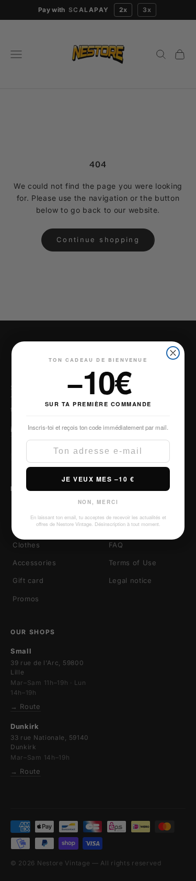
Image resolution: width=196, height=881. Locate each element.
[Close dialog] (173, 353)
